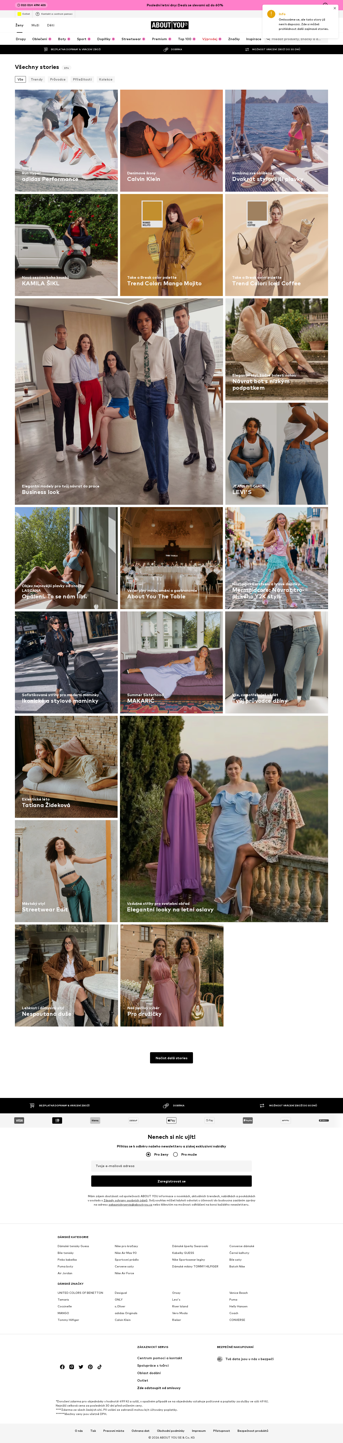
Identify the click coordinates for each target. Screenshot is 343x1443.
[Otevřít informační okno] (325, 5)
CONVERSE (237, 1320)
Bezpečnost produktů (253, 1430)
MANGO (63, 1313)
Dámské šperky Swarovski (190, 1246)
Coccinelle (65, 1306)
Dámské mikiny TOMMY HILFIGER (195, 1266)
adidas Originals (126, 1313)
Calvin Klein (123, 1320)
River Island (180, 1306)
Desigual (121, 1293)
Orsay (176, 1293)
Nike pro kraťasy (126, 1246)
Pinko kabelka (67, 1259)
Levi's (176, 1299)
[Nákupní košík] (325, 25)
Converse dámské (241, 1246)
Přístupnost (221, 1430)
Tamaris (63, 1299)
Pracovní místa (113, 1430)
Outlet (26, 13)
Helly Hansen (238, 1306)
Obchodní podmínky (171, 1430)
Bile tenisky (66, 1253)
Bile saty (235, 1259)
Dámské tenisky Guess (73, 1246)
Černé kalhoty (239, 1253)
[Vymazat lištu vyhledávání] (324, 39)
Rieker (176, 1320)
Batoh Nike (237, 1266)
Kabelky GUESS (183, 1253)
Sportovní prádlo (127, 1259)
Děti (50, 25)
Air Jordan (65, 1273)
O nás (79, 1430)
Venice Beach (238, 1293)
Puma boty (65, 1266)
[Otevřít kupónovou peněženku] (273, 25)
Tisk (93, 1430)
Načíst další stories (171, 1058)
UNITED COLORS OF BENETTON (80, 1293)
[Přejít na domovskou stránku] (83, 1349)
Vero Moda (180, 1313)
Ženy (19, 25)
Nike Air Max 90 (126, 1253)
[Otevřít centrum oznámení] (299, 25)
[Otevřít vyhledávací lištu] (267, 39)
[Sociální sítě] (62, 1367)
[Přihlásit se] (286, 25)
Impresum (199, 1430)
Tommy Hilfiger (68, 1320)
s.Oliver (120, 1306)
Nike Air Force (124, 1273)
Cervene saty (124, 1266)
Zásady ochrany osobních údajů (125, 1200)
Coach (233, 1313)
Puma (233, 1299)
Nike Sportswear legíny (188, 1259)
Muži (35, 25)
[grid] (171, 559)
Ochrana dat (141, 1430)
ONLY (118, 1299)
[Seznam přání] (312, 25)
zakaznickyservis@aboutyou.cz (130, 1204)
